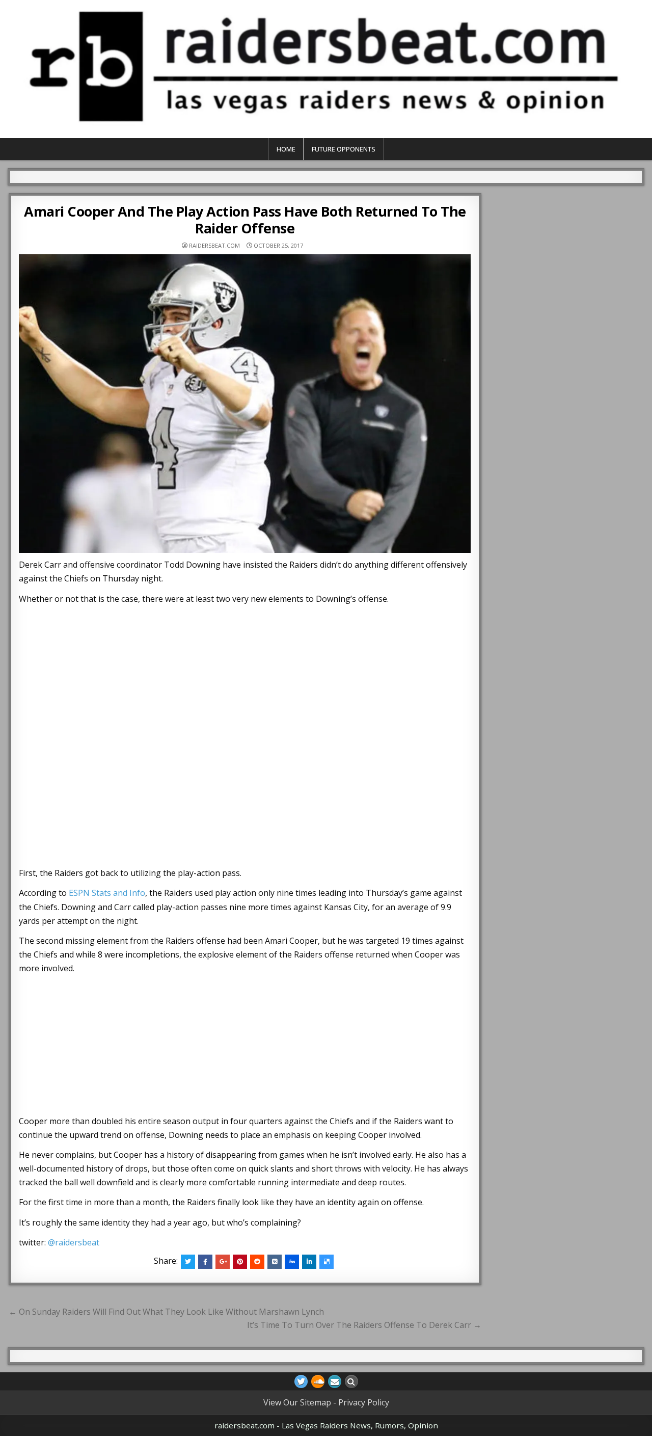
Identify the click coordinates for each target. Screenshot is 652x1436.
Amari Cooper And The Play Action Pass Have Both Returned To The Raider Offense (245, 219)
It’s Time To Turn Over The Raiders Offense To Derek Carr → (364, 1325)
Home (286, 148)
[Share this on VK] (274, 1262)
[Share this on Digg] (292, 1262)
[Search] (351, 1381)
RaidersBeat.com (214, 245)
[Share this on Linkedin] (309, 1262)
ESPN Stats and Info (107, 892)
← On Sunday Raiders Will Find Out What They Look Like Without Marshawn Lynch (166, 1311)
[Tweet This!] (188, 1262)
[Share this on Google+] (222, 1262)
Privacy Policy (363, 1402)
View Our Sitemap (297, 1402)
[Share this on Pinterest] (240, 1262)
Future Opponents (343, 148)
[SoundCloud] (317, 1381)
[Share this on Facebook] (205, 1262)
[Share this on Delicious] (326, 1262)
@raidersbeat (73, 1242)
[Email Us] (334, 1381)
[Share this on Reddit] (257, 1262)
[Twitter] (301, 1381)
